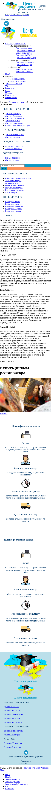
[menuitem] (28, 3)
